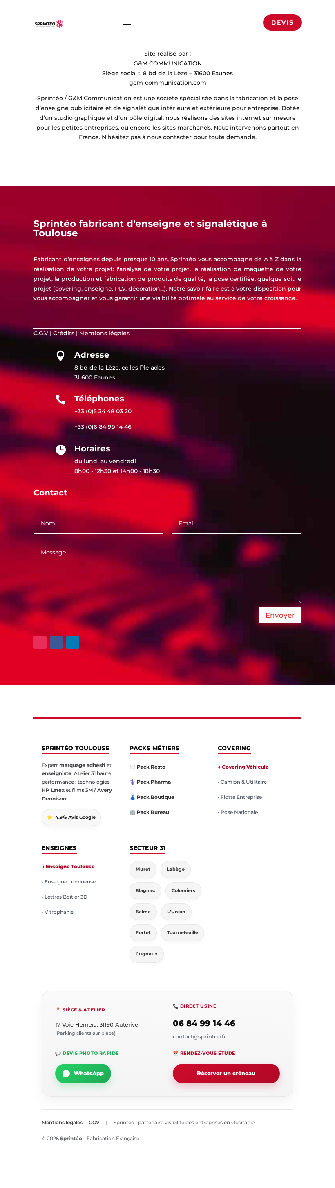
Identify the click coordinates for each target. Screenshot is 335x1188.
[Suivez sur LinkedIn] (72, 642)
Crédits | (65, 333)
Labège (176, 869)
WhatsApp (89, 1073)
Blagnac (145, 890)
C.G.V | (42, 333)
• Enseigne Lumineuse (69, 882)
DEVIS (282, 22)
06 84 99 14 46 (204, 1023)
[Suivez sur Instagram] (40, 642)
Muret (143, 869)
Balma (143, 912)
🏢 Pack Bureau (149, 812)
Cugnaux (147, 954)
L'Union (176, 912)
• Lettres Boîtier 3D (64, 897)
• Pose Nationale (238, 812)
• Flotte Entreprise (240, 797)
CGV (94, 1122)
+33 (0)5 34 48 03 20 (103, 411)
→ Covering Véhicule (243, 767)
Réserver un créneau (226, 1073)
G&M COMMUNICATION (168, 63)
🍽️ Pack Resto (147, 767)
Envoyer (280, 615)
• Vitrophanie (58, 912)
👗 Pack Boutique (152, 797)
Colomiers (183, 890)
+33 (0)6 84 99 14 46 (103, 426)
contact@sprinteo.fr (199, 1036)
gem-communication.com (167, 82)
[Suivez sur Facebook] (56, 642)
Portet (143, 932)
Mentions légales (104, 333)
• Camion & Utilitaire (242, 782)
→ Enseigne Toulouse (68, 866)
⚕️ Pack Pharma (150, 782)
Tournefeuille (182, 932)
